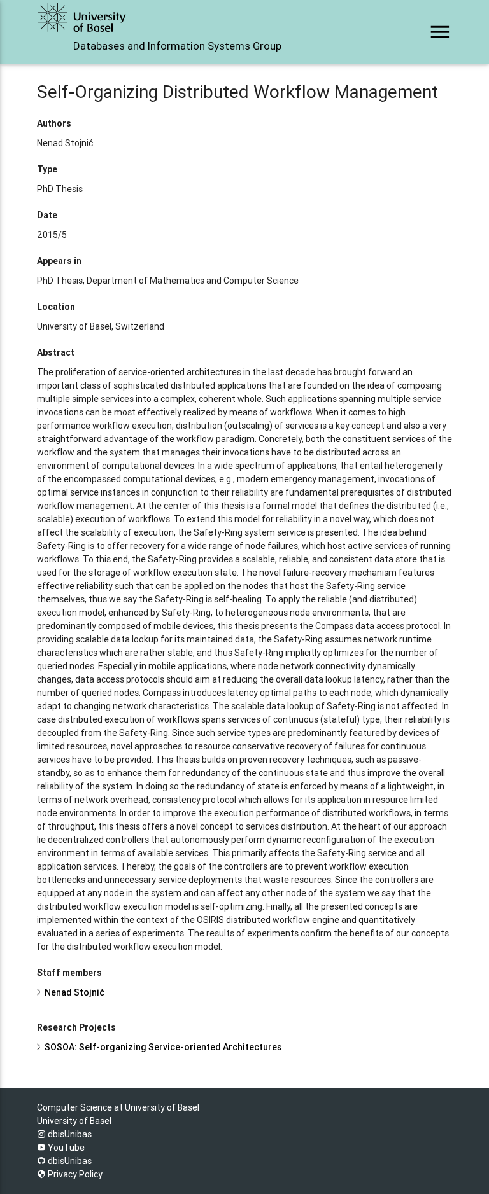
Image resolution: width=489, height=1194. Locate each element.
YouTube (65, 1147)
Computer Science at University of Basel (118, 1107)
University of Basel (74, 1121)
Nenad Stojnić (74, 992)
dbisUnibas (69, 1134)
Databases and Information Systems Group (177, 46)
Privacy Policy (74, 1174)
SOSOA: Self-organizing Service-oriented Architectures (163, 1047)
